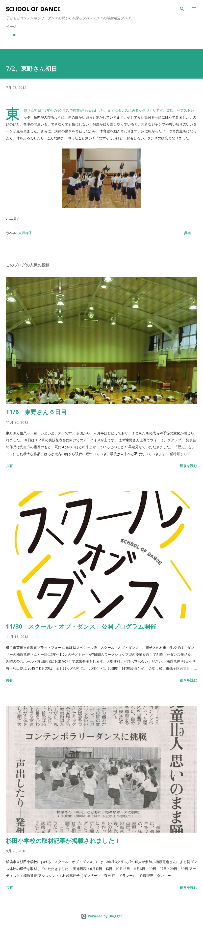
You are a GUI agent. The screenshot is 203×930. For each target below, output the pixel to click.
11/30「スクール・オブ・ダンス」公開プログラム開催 (81, 626)
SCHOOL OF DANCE (33, 9)
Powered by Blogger (104, 916)
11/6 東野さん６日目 (36, 412)
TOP (12, 35)
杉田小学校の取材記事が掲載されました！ (63, 840)
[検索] (182, 9)
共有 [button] (187, 233)
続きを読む (188, 465)
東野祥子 (25, 233)
